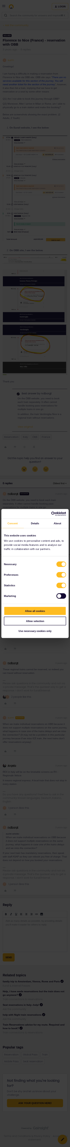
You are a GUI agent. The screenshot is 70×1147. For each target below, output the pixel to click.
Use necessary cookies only (35, 631)
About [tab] (57, 523)
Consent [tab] (12, 523)
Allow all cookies (35, 611)
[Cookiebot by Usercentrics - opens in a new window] (51, 514)
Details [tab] (35, 523)
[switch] (61, 575)
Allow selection (35, 620)
